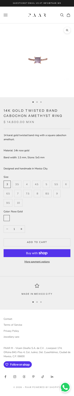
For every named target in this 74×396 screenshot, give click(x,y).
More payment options (37, 261)
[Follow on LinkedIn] (52, 376)
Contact (8, 319)
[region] (37, 290)
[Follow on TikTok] (43, 376)
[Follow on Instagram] (15, 376)
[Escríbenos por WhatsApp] (65, 387)
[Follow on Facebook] (5, 376)
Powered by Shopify (46, 387)
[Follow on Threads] (24, 376)
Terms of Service (13, 325)
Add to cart (37, 242)
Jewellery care (11, 337)
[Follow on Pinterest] (33, 376)
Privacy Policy (11, 331)
